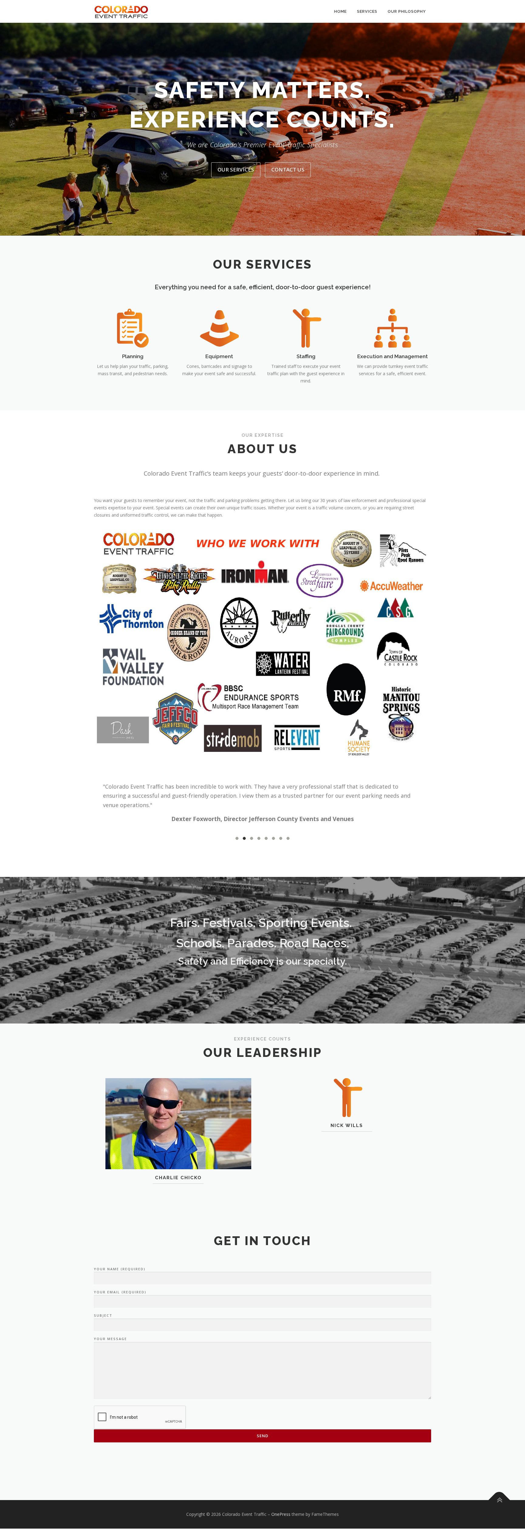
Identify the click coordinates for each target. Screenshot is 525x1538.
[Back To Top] (499, 1500)
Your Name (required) (120, 1269)
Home (340, 11)
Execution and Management (392, 356)
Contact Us (287, 169)
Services (367, 11)
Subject (103, 1315)
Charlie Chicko (178, 1177)
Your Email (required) (120, 1292)
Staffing (306, 356)
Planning (132, 356)
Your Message (110, 1338)
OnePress (280, 1514)
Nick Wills (347, 1125)
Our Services (236, 169)
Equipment (219, 356)
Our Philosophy (407, 11)
